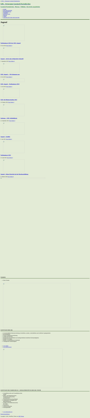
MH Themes (21, 416)
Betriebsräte (7, 11)
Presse (5, 15)
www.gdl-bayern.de (7, 347)
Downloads (6, 14)
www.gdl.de (5, 345)
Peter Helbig (8, 45)
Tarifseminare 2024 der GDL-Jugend (11, 43)
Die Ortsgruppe (7, 10)
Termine (5, 12)
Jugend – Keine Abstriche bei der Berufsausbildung (14, 174)
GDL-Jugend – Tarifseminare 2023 (10, 84)
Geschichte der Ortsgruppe (11, 17)
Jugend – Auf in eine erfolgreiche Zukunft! (12, 58)
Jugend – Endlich (5, 136)
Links (4, 16)
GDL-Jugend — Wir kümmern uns (10, 74)
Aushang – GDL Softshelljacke (9, 118)
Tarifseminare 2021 (6, 155)
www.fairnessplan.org (7, 411)
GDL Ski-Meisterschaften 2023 (9, 99)
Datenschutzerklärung (5, 414)
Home (4, 9)
